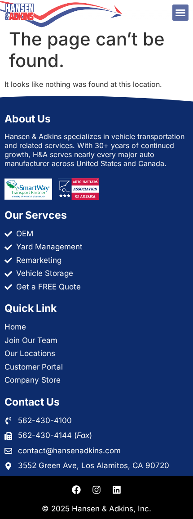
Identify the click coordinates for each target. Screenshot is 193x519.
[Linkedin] (117, 490)
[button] (180, 13)
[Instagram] (96, 490)
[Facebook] (76, 490)
